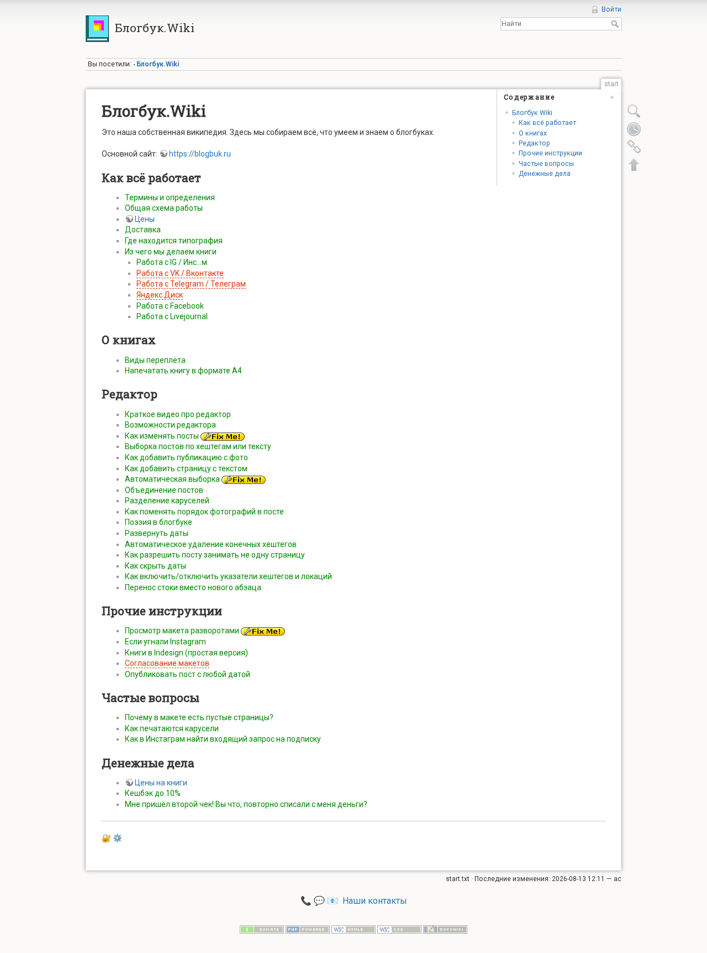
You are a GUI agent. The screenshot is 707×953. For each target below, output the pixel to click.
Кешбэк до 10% (153, 793)
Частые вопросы (546, 164)
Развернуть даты (156, 533)
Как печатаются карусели (172, 728)
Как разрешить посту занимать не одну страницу (215, 554)
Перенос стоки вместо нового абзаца (193, 587)
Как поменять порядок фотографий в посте (204, 511)
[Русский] (604, 40)
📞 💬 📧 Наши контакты (353, 900)
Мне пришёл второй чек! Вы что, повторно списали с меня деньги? (246, 804)
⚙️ (117, 838)
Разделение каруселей (167, 500)
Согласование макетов (167, 663)
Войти (611, 9)
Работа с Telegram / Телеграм (191, 283)
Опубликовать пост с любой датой (187, 674)
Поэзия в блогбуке (158, 522)
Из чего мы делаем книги (171, 251)
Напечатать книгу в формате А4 (183, 370)
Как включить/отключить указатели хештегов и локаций (228, 576)
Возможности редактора (170, 424)
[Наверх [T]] (634, 164)
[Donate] (262, 929)
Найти (616, 24)
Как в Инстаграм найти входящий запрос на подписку (223, 739)
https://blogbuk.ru (200, 153)
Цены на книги (161, 782)
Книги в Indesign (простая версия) (186, 652)
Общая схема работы (164, 208)
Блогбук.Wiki (157, 64)
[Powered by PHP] (308, 929)
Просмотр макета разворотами (182, 630)
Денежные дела (545, 174)
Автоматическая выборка (172, 479)
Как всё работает (547, 123)
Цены (145, 219)
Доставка (143, 229)
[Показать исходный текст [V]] (634, 111)
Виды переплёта (155, 360)
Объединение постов (164, 490)
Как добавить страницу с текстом (186, 468)
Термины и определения (170, 197)
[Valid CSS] (399, 929)
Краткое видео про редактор (178, 414)
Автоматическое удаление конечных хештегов (211, 544)
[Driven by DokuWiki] (445, 929)
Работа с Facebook (170, 305)
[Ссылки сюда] (634, 146)
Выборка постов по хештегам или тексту (198, 446)
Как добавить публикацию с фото (186, 457)
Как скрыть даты (155, 565)
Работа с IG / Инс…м (171, 262)
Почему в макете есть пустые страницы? (199, 717)
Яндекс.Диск (159, 294)
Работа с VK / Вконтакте (180, 273)
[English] (617, 40)
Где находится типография (174, 240)
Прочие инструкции (550, 153)
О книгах (533, 133)
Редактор (534, 143)
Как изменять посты (162, 435)
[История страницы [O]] (634, 129)
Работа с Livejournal (172, 316)
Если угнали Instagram (165, 641)
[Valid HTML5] (353, 929)
